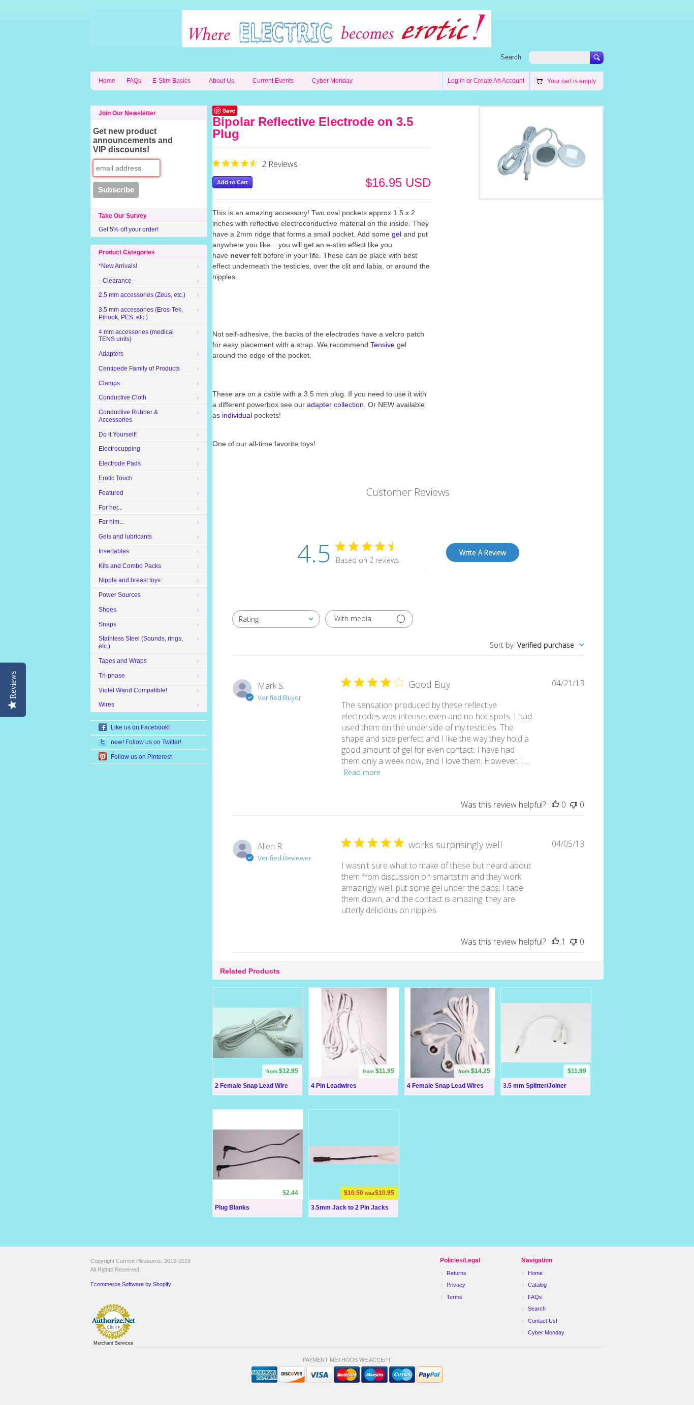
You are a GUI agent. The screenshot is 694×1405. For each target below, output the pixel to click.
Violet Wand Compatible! (133, 690)
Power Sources (120, 594)
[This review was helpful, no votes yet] (555, 804)
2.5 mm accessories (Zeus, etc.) (142, 294)
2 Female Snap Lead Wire (251, 1085)
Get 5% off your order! (129, 229)
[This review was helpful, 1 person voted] (555, 941)
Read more (362, 772)
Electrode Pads (120, 463)
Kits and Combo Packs (130, 566)
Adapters (111, 353)
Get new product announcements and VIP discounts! (133, 140)
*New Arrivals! (118, 266)
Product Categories (127, 252)
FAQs (134, 80)
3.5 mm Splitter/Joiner (534, 1085)
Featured (111, 492)
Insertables (114, 551)
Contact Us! (542, 1321)
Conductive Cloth (122, 397)
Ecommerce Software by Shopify (130, 1284)
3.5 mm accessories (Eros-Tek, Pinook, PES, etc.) (141, 313)
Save (229, 110)
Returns (456, 1273)
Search (510, 57)
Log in (456, 80)
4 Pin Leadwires (334, 1085)
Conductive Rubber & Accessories (128, 416)
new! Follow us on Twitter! (146, 742)
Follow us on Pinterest (141, 756)
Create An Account (499, 80)
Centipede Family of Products (139, 368)
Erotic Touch (116, 478)
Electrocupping (119, 448)
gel (396, 234)
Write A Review (482, 552)
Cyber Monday (332, 80)
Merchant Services (113, 1343)
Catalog (537, 1285)
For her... (110, 507)
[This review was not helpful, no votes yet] (573, 804)
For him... (111, 521)
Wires (106, 704)
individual (237, 415)
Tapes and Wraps (123, 660)
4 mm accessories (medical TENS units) (136, 335)
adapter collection (335, 404)
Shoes (107, 609)
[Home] (290, 42)
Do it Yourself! (118, 434)
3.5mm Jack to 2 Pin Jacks (350, 1207)
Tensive (383, 345)
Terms (454, 1297)
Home (107, 80)
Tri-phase (112, 675)
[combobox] (276, 619)
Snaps (107, 624)
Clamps (109, 383)
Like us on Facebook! (140, 727)
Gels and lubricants (125, 536)
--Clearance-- (117, 280)
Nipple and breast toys (130, 580)
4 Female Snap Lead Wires (445, 1085)
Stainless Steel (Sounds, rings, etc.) (141, 642)
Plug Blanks (232, 1207)
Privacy (456, 1285)
